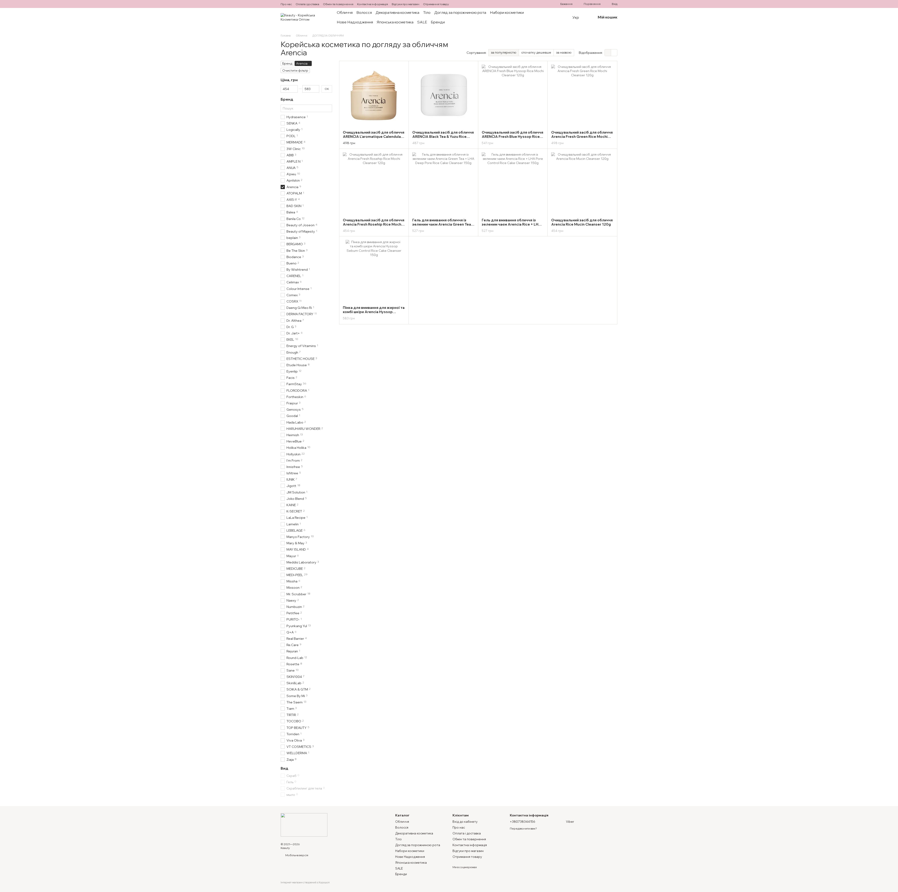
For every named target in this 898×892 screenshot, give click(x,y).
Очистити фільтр (295, 70)
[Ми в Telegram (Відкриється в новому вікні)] (462, 4)
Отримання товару (436, 4)
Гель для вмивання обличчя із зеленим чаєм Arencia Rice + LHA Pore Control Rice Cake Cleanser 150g (511, 226)
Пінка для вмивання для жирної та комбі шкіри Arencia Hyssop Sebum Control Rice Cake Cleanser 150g (374, 313)
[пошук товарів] (559, 17)
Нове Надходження (355, 22)
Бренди (438, 22)
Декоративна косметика (397, 12)
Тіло (427, 12)
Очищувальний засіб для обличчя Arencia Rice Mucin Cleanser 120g (582, 222)
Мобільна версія (296, 855)
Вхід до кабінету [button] (465, 821)
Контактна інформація (372, 4)
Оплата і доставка (307, 4)
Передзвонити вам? (523, 828)
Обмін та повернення (338, 4)
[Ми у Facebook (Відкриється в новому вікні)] (456, 4)
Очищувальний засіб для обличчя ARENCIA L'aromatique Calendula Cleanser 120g (373, 136)
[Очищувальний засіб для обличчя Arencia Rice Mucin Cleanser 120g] (582, 183)
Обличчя (345, 12)
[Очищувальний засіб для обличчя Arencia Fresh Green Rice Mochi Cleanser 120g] (582, 96)
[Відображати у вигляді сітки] (608, 52)
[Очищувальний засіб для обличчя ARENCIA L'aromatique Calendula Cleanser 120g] (374, 96)
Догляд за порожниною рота (460, 12)
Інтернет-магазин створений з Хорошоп (305, 882)
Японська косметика (395, 22)
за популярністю (503, 52)
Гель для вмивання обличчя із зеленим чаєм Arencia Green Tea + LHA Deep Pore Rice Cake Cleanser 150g (443, 226)
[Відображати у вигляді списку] (614, 52)
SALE (422, 22)
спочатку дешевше (536, 52)
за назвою (564, 52)
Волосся (364, 12)
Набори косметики (507, 12)
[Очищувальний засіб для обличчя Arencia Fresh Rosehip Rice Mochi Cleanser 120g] (374, 183)
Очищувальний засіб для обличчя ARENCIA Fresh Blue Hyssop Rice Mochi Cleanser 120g (512, 136)
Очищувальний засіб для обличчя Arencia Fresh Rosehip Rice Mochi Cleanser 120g (373, 224)
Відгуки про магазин (405, 4)
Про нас (286, 4)
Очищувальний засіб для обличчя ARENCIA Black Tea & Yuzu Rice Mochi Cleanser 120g (443, 136)
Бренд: (287, 63)
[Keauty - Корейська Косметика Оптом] (304, 824)
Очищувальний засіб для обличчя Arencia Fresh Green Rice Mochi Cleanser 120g (582, 136)
